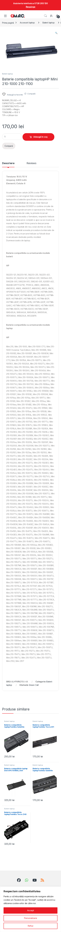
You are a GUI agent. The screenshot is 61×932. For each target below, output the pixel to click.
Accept (30, 910)
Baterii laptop (49, 22)
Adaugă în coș (40, 137)
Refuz (30, 926)
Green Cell (34, 685)
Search (45, 15)
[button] (56, 33)
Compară (31, 94)
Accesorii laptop (27, 22)
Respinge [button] (30, 7)
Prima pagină (8, 22)
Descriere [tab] (8, 163)
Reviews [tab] (31, 163)
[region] (30, 909)
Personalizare (30, 918)
